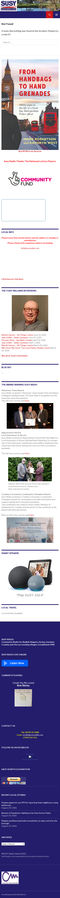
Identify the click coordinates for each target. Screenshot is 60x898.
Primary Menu (56, 14)
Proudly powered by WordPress (13, 894)
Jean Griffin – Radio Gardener (14, 337)
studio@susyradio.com (33, 735)
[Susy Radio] (30, 756)
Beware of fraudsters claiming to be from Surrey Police (26, 813)
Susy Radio (30, 754)
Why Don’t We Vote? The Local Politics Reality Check (25, 348)
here (27, 400)
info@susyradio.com (30, 248)
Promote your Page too (30, 759)
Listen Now (17, 663)
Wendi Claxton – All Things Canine (17, 335)
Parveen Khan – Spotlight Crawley (17, 340)
